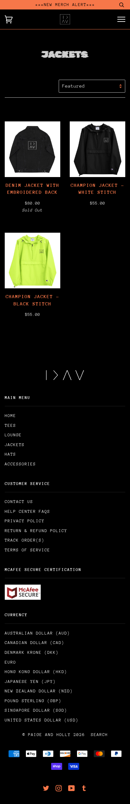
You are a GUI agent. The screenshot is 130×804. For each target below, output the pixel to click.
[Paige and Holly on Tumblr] (84, 789)
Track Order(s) (24, 540)
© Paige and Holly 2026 (53, 734)
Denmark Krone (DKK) (32, 652)
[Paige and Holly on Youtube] (71, 789)
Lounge (13, 435)
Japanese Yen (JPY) (30, 681)
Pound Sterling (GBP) (33, 700)
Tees (10, 425)
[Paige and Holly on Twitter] (46, 789)
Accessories (20, 464)
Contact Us (19, 501)
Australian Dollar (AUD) (37, 633)
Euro (10, 662)
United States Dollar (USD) (42, 720)
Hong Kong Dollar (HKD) (36, 671)
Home (10, 415)
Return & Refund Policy (36, 530)
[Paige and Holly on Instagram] (59, 789)
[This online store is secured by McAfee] (23, 598)
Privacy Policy (24, 521)
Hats (10, 454)
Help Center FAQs (27, 511)
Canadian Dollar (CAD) (34, 642)
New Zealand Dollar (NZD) (39, 691)
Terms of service (27, 550)
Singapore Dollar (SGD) (36, 710)
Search (99, 734)
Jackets (15, 444)
